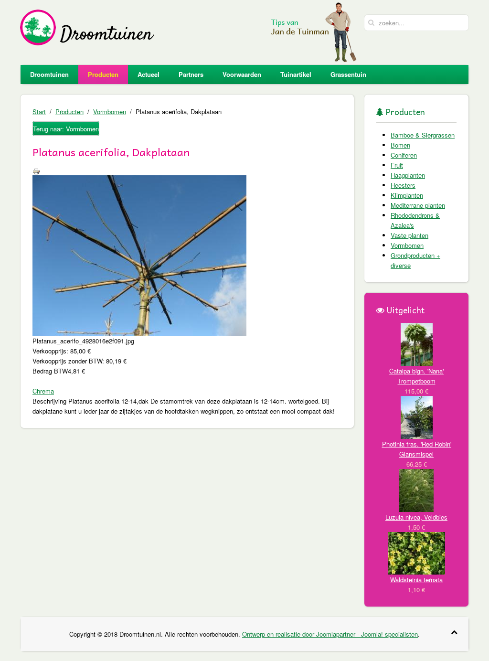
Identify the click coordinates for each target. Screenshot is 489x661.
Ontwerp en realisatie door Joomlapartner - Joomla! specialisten (330, 634)
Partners (191, 74)
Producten (103, 74)
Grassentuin (348, 74)
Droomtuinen (49, 74)
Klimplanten (407, 195)
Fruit (397, 165)
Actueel (148, 74)
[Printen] (36, 170)
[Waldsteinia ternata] (416, 552)
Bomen (400, 144)
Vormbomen (109, 111)
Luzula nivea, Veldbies (416, 517)
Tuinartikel (295, 74)
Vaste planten (409, 235)
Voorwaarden (242, 74)
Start (39, 111)
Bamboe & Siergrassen (423, 134)
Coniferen (404, 155)
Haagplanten (408, 175)
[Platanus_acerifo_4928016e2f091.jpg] (139, 254)
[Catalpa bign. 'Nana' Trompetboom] (417, 343)
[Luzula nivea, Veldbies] (416, 489)
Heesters (403, 185)
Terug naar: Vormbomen (66, 128)
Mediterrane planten (418, 205)
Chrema (43, 390)
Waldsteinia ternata (416, 579)
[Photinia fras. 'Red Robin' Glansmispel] (417, 416)
